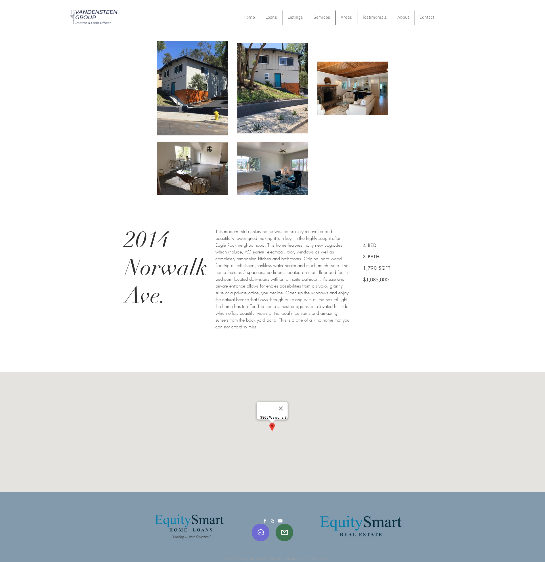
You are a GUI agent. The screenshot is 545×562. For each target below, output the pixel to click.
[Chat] (260, 532)
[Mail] (284, 532)
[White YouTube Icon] (280, 521)
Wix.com (318, 558)
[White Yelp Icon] (272, 521)
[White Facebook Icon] (265, 521)
